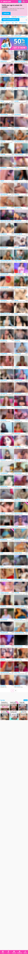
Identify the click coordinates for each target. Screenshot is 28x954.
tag (13, 22)
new (16, 22)
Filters (2, 22)
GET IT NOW (19, 47)
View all (25, 700)
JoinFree (20, 1)
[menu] (1, 1)
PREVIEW (5, 709)
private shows (23, 22)
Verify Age (6, 13)
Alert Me (15, 16)
